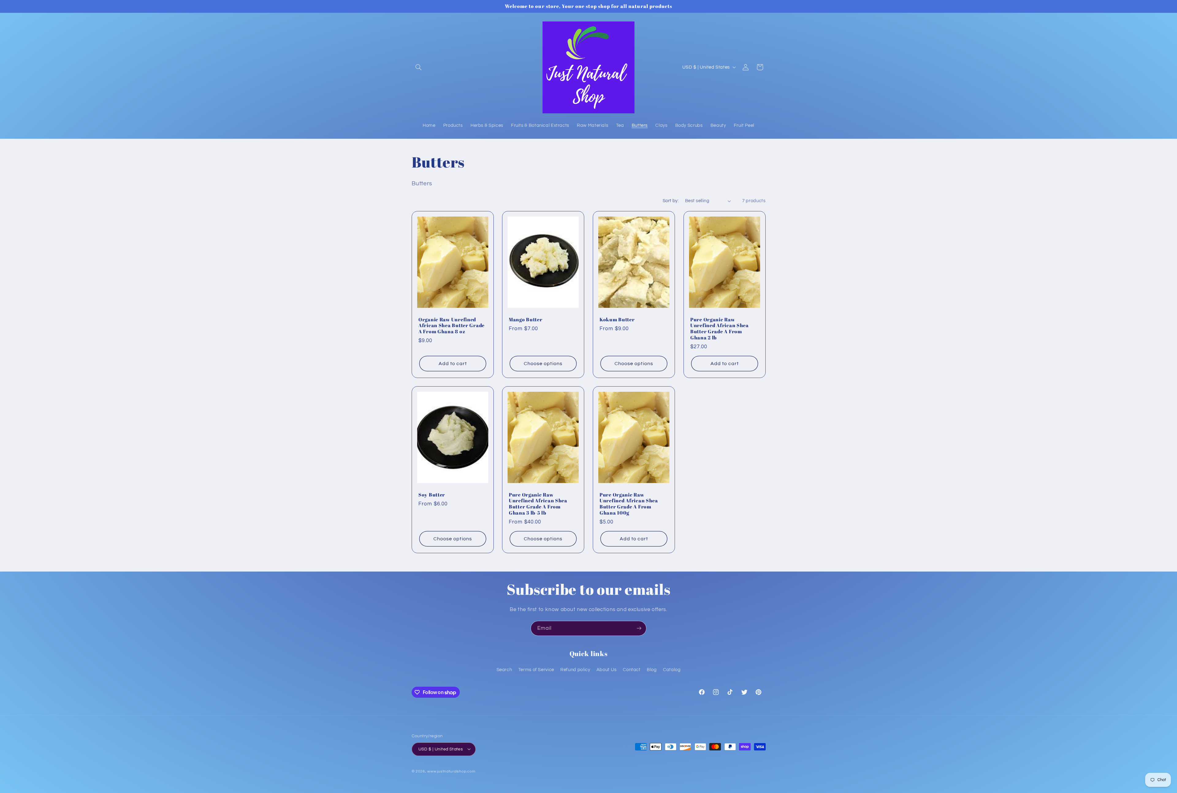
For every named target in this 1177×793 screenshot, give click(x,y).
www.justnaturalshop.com (451, 771)
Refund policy (575, 669)
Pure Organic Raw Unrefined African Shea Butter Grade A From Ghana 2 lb (719, 329)
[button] (419, 67)
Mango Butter (526, 320)
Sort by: (671, 200)
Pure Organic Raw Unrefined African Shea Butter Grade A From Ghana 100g (629, 504)
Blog (652, 669)
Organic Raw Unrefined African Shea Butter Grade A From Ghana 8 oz (451, 326)
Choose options (543, 363)
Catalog (671, 669)
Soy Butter (431, 495)
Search (504, 669)
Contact (631, 669)
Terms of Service (536, 669)
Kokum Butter (617, 320)
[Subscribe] (639, 628)
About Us (606, 669)
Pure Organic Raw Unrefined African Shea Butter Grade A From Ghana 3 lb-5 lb (538, 504)
